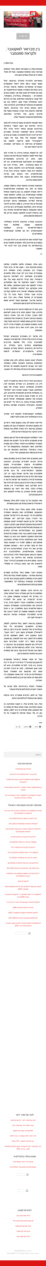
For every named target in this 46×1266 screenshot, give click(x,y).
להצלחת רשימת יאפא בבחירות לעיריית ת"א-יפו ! (23, 902)
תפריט (21, 36)
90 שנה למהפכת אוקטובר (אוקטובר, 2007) (23, 913)
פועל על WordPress (23, 1251)
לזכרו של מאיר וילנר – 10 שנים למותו (23, 1120)
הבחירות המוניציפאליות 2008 (23, 907)
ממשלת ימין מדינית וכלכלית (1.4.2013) (23, 842)
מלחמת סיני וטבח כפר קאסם (23, 1131)
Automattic (13, 1253)
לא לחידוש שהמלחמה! (23, 769)
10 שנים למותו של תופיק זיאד (23, 1221)
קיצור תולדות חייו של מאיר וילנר (23, 1125)
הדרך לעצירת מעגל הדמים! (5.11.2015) (23, 818)
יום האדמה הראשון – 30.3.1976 (23, 1141)
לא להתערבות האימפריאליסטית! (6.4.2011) (23, 863)
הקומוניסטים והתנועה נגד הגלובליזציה (23, 1167)
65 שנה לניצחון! (23, 881)
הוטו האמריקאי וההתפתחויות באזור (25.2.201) (23, 868)
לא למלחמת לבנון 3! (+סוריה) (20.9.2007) (23, 918)
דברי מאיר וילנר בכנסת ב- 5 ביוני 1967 (23, 1136)
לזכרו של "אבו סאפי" (23, 1231)
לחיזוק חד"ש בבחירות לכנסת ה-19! (23, 847)
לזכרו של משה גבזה (23, 1236)
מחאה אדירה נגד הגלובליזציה (23, 1162)
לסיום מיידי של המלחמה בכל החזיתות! (23, 774)
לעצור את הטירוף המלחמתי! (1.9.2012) (23, 858)
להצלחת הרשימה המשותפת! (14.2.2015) (23, 824)
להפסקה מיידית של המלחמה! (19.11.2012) (23, 852)
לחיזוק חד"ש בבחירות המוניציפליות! (23, 837)
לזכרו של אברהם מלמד (23, 1226)
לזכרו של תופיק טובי (23, 1216)
